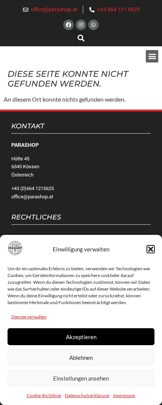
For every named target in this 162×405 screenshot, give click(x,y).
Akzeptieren (81, 336)
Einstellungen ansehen (81, 378)
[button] (150, 249)
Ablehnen (81, 357)
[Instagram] (81, 25)
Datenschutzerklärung (87, 395)
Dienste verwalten (29, 317)
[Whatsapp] (93, 25)
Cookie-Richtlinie (44, 395)
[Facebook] (68, 25)
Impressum (124, 395)
